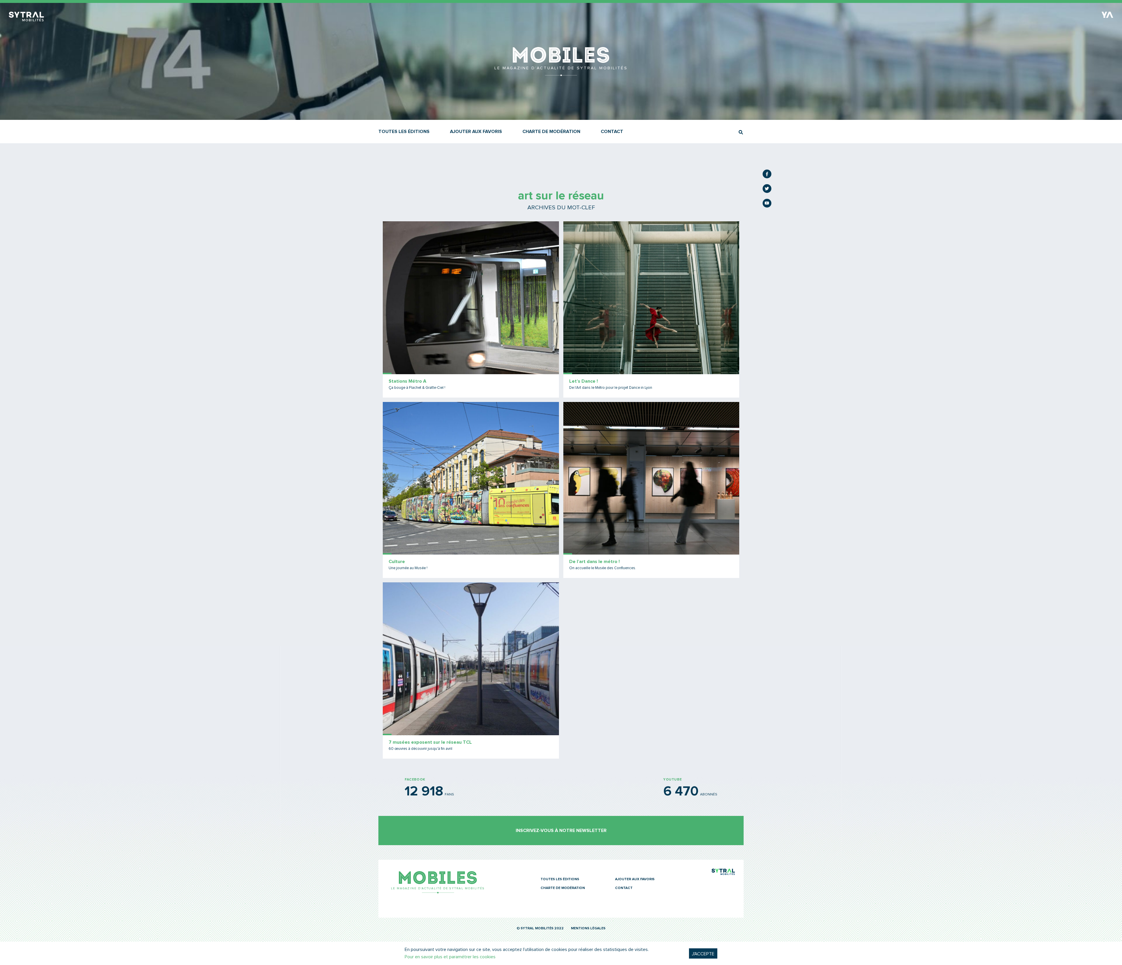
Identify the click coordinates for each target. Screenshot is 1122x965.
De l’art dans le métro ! (594, 561)
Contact (612, 131)
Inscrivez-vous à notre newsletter (561, 830)
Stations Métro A (407, 381)
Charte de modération (551, 131)
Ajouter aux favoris (476, 131)
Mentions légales (588, 928)
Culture (397, 561)
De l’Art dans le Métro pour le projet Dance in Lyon (610, 388)
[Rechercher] (741, 132)
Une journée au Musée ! (408, 568)
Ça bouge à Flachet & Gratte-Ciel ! (417, 388)
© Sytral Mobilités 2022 (540, 928)
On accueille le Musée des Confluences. (602, 568)
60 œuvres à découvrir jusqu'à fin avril (420, 749)
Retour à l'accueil (561, 73)
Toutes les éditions (404, 131)
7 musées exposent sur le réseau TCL (430, 742)
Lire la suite (471, 309)
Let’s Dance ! (583, 381)
